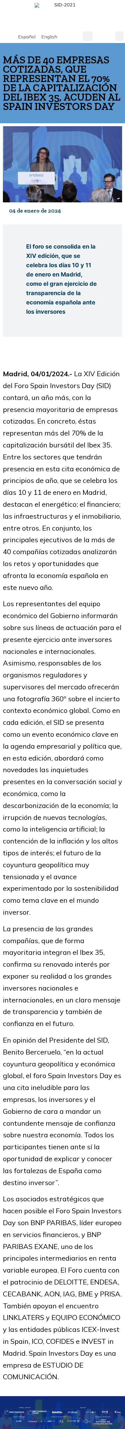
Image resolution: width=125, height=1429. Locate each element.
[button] (87, 36)
